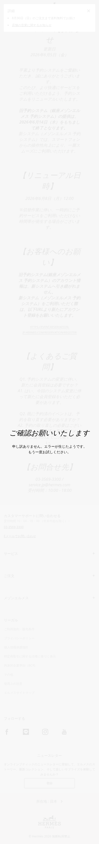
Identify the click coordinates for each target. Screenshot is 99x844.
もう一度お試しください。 (49, 451)
